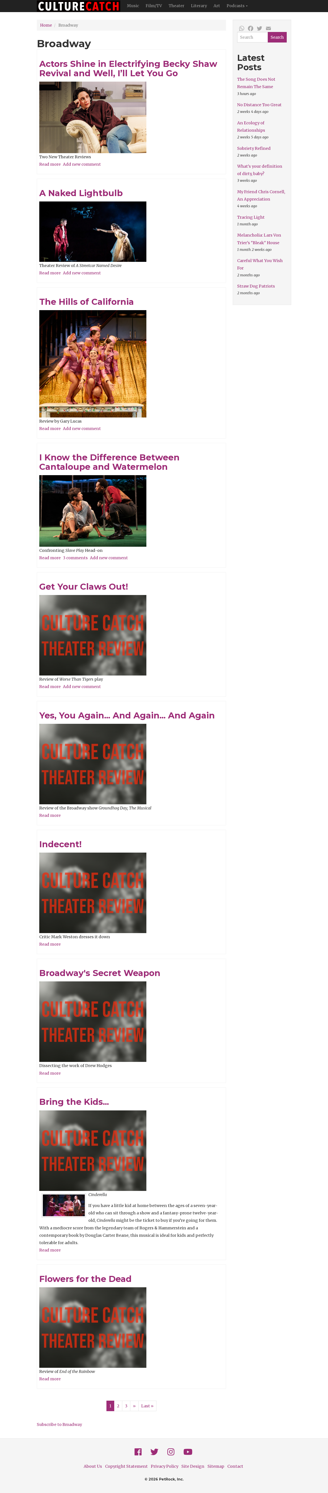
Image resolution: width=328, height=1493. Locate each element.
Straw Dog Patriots (256, 286)
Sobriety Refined (254, 148)
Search (277, 37)
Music (133, 5)
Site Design (192, 1466)
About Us (93, 1466)
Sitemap (216, 1466)
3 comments (75, 557)
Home (46, 25)
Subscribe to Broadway (59, 1424)
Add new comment (82, 164)
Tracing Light (251, 217)
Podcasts (236, 5)
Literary (199, 5)
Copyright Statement (126, 1466)
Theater (176, 5)
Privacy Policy (164, 1466)
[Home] (80, 6)
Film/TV (154, 5)
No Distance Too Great (259, 104)
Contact (235, 1466)
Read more (50, 164)
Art (217, 5)
